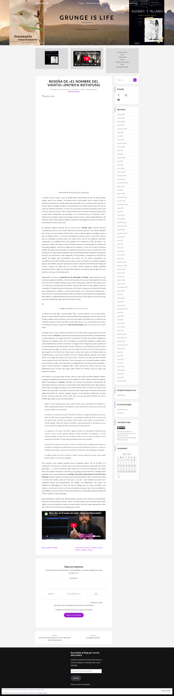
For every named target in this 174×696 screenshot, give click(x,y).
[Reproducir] (76, 64)
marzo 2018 (120, 215)
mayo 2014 (120, 316)
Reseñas (55, 548)
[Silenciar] (95, 64)
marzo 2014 (120, 323)
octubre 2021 (121, 147)
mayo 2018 (120, 208)
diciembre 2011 (121, 381)
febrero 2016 (121, 280)
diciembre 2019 (121, 175)
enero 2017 (120, 258)
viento (90, 550)
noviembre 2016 (122, 266)
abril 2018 (120, 212)
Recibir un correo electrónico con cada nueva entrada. (74, 610)
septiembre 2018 (122, 204)
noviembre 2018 (122, 197)
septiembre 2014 (122, 309)
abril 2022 (120, 136)
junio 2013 (120, 356)
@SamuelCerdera (122, 409)
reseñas (84, 550)
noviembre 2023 (122, 129)
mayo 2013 (120, 359)
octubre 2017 (121, 230)
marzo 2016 (120, 276)
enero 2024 (120, 125)
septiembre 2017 (122, 233)
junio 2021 (120, 150)
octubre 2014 (121, 305)
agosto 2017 (121, 237)
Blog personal (132, 3)
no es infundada (76, 471)
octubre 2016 (121, 269)
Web (96, 594)
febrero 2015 (121, 298)
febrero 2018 (121, 219)
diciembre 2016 (121, 262)
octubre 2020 (121, 157)
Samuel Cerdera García (62, 89)
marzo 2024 (120, 118)
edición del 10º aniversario (79, 192)
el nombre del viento (82, 548)
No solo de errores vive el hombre (98, 3)
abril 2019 (120, 190)
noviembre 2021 (122, 143)
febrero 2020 (121, 172)
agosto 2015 (121, 291)
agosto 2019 (121, 186)
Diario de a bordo (119, 3)
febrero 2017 (121, 255)
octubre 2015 (121, 284)
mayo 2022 (120, 132)
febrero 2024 (121, 121)
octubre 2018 (121, 201)
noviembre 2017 (122, 226)
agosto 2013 (121, 348)
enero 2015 (120, 302)
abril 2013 (120, 363)
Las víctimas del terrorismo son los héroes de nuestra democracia (54, 638)
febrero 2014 (121, 327)
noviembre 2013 (122, 338)
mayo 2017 (120, 248)
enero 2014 (120, 330)
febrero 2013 (121, 370)
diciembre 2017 (121, 222)
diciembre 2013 (121, 334)
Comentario (73, 578)
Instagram (120, 413)
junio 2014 (120, 312)
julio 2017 (120, 240)
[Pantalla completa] (98, 64)
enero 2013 (120, 374)
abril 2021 (120, 154)
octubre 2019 (121, 179)
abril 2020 (120, 165)
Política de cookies (43, 693)
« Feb (118, 477)
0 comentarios (91, 89)
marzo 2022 (120, 139)
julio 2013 (120, 352)
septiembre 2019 (122, 183)
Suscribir (76, 678)
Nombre (51, 594)
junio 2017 (120, 244)
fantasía (94, 548)
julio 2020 (120, 161)
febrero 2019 (121, 193)
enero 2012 (120, 377)
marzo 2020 (120, 168)
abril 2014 (120, 320)
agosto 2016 (121, 273)
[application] (87, 58)
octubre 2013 (121, 341)
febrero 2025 (121, 114)
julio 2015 (120, 294)
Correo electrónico (74, 594)
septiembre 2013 (122, 345)
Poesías (81, 3)
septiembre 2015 (122, 287)
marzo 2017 (120, 251)
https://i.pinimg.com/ (80, 308)
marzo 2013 (120, 366)
